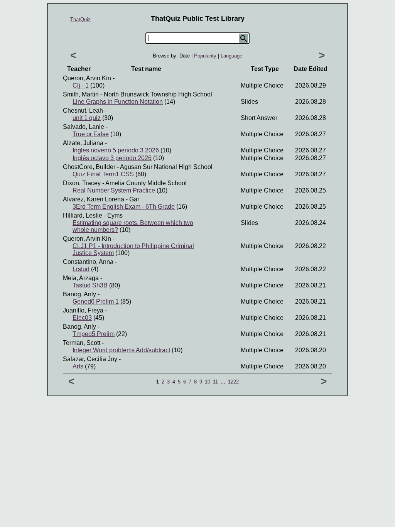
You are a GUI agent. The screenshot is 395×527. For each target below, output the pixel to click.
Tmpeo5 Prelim (94, 334)
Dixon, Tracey (82, 183)
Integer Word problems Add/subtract (121, 350)
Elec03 (82, 317)
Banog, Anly (79, 294)
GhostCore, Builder (89, 167)
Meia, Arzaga (81, 278)
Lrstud (81, 269)
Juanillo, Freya (83, 310)
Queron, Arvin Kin (87, 78)
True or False (91, 134)
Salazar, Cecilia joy (90, 359)
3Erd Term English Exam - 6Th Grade (124, 206)
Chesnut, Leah (83, 110)
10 (207, 382)
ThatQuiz (80, 19)
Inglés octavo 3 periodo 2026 (112, 158)
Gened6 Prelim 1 (96, 301)
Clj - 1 (81, 85)
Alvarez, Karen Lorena (93, 199)
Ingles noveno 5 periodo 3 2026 (116, 150)
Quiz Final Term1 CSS (103, 174)
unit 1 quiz (87, 118)
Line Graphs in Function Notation (118, 101)
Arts (78, 366)
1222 (233, 382)
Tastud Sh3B (90, 285)
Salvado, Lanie (83, 126)
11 (215, 382)
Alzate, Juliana (83, 143)
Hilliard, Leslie (82, 215)
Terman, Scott (81, 343)
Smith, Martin (81, 94)
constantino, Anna (88, 261)
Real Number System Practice (114, 190)
